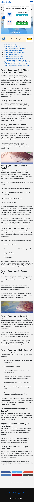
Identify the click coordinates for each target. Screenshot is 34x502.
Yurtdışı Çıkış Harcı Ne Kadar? (12, 47)
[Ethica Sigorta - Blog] (6, 2)
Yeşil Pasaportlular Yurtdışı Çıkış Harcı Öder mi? (17, 62)
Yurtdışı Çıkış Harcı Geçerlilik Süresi (13, 58)
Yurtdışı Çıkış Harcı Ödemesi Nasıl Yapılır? (15, 49)
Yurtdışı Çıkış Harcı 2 (10, 45)
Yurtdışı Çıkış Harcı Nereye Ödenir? (13, 50)
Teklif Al (29, 39)
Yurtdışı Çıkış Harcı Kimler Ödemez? (14, 56)
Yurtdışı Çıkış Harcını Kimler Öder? (13, 54)
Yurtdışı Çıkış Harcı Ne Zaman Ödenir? (14, 52)
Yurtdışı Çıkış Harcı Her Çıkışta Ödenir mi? (15, 64)
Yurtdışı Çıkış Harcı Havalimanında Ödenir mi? (16, 66)
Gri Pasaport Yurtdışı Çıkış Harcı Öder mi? (15, 60)
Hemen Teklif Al (21, 15)
